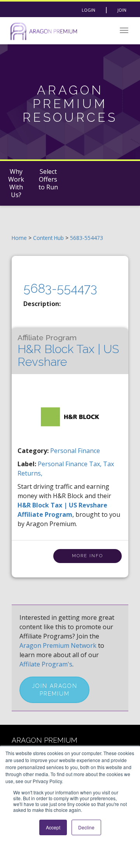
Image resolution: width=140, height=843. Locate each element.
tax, (96, 464)
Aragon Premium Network (57, 645)
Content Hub (48, 237)
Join (121, 10)
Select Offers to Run (48, 179)
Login (88, 10)
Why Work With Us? (16, 183)
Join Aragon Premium (54, 690)
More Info (87, 555)
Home (19, 237)
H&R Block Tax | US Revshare (68, 351)
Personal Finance (75, 450)
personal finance (63, 464)
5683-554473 (86, 237)
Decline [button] (86, 827)
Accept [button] (53, 827)
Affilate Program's (45, 664)
